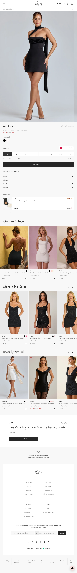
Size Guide (71, 159)
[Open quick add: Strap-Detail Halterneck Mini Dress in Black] (26, 271)
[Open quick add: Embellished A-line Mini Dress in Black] (53, 336)
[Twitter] (32, 542)
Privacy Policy (28, 508)
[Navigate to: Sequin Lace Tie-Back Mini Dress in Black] (14, 312)
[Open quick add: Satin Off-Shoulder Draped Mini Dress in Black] (49, 401)
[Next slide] (72, 222)
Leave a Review (53, 439)
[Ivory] (7, 140)
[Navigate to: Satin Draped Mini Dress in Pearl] (43, 247)
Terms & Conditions (29, 516)
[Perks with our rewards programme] (38, 454)
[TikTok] (40, 542)
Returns (29, 486)
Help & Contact (48, 490)
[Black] (4, 140)
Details (5, 176)
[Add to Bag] (36, 164)
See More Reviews (23, 439)
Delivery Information (48, 494)
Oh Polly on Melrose (48, 512)
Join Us (62, 533)
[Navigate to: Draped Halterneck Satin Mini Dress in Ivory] (14, 377)
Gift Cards (48, 482)
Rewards (28, 490)
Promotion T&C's (28, 512)
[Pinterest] (44, 542)
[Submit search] (72, 9)
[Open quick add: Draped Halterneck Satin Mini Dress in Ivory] (24, 401)
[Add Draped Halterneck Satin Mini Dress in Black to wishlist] (71, 164)
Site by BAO (71, 561)
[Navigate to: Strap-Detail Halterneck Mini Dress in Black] (14, 247)
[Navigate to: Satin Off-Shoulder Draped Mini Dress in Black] (43, 377)
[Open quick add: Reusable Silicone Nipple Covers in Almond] (68, 198)
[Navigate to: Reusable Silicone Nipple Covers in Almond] (7, 203)
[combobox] (37, 533)
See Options (17, 171)
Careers (48, 504)
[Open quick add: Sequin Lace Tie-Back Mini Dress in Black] (24, 336)
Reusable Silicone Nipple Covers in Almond (24, 201)
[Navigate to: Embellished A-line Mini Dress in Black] (43, 312)
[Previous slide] (68, 222)
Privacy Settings (52, 561)
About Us (28, 504)
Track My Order (28, 494)
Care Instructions (8, 184)
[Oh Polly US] (38, 3)
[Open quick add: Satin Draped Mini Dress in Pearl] (49, 271)
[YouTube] (48, 542)
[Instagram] (36, 542)
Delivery (5, 187)
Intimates (16, 199)
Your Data (48, 508)
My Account (28, 482)
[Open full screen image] (37, 66)
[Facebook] (28, 542)
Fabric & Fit (6, 180)
